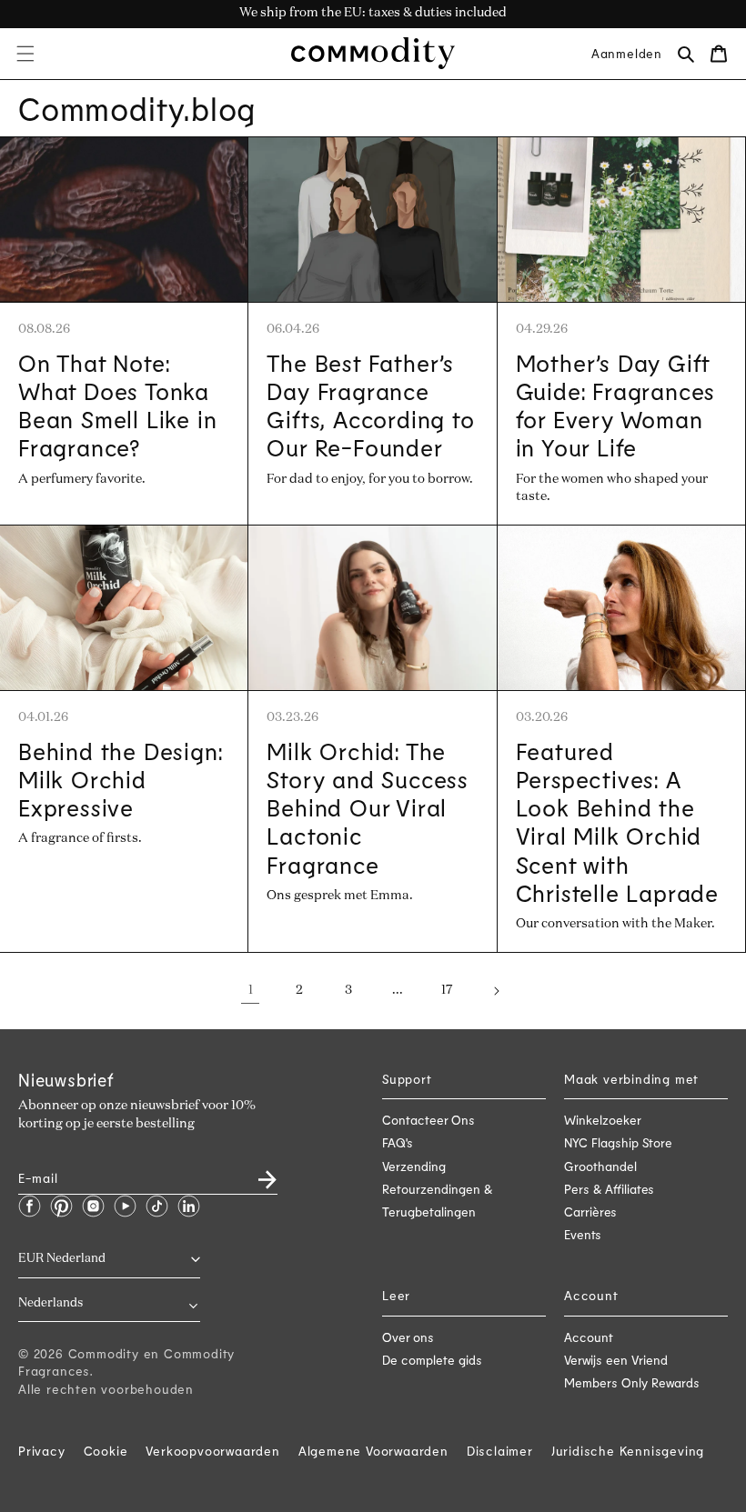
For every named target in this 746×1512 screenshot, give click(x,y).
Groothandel (600, 1166)
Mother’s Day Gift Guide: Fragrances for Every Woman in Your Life (616, 405)
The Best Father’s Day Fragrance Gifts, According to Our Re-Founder (370, 405)
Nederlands (50, 1303)
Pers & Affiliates (609, 1189)
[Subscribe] (257, 1173)
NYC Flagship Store (618, 1142)
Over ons (408, 1337)
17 (446, 990)
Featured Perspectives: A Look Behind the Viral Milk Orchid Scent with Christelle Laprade (617, 821)
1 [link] (250, 990)
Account (588, 1337)
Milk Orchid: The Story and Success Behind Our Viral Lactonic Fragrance (368, 807)
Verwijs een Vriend (616, 1359)
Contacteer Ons (428, 1119)
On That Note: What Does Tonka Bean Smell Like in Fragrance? (117, 405)
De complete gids (432, 1359)
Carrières (590, 1211)
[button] (25, 53)
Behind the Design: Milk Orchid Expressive (120, 778)
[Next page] (496, 991)
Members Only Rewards (632, 1382)
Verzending (414, 1166)
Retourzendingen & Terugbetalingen (437, 1200)
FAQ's (397, 1142)
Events (582, 1234)
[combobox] (109, 1304)
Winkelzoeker (602, 1119)
